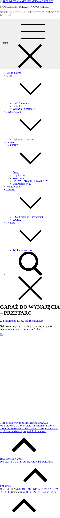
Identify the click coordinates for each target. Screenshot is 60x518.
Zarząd (16, 106)
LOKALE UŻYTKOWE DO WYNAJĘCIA (24, 424)
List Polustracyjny (22, 183)
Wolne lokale (13, 186)
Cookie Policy (49, 492)
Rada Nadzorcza (21, 103)
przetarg (40, 425)
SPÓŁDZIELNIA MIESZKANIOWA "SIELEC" (25, 6)
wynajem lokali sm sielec (33, 431)
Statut (16, 172)
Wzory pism (19, 178)
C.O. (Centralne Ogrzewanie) (28, 217)
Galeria (10, 142)
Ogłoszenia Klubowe (23, 139)
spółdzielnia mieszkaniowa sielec (27, 428)
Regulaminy (19, 175)
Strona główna (13, 72)
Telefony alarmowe (22, 250)
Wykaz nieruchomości (24, 108)
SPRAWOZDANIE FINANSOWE (31, 181)
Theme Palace (33, 492)
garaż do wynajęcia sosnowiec (21, 422)
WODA (17, 219)
